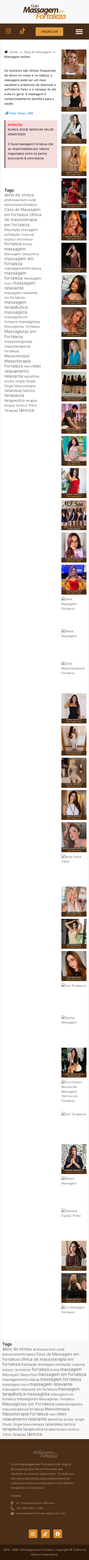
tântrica (26, 410)
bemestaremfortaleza (20, 205)
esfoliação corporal (19, 234)
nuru (27, 366)
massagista (15, 312)
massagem (15, 248)
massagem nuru (15, 1384)
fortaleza (13, 243)
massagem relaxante (19, 285)
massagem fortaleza (15, 276)
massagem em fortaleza (19, 261)
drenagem (29, 230)
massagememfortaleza (22, 268)
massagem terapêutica (16, 305)
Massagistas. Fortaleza (22, 326)
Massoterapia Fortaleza (17, 363)
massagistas (29, 322)
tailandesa (13, 390)
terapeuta (14, 395)
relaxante (13, 376)
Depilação (12, 230)
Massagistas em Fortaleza (20, 334)
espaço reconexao (18, 239)
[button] (79, 31)
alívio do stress (19, 194)
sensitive (31, 376)
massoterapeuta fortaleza (23, 1409)
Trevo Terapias (14, 1435)
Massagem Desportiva (21, 254)
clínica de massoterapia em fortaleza (22, 219)
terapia (31, 401)
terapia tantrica (15, 405)
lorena (27, 244)
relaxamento (16, 371)
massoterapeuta (18, 341)
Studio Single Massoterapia (23, 1424)
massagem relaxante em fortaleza (21, 295)
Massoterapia (16, 355)
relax (36, 366)
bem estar (28, 200)
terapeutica (14, 400)
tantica (29, 390)
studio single (14, 381)
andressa (11, 200)
